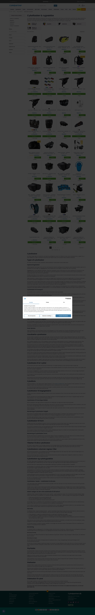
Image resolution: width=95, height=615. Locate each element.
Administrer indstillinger (47, 315)
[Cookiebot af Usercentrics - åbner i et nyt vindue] (66, 298)
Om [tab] (64, 302)
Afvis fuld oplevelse (31, 315)
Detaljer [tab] (47, 302)
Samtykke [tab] (31, 302)
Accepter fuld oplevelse (63, 315)
